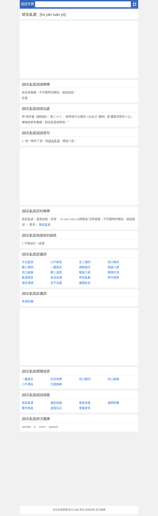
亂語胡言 (27, 277)
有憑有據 (27, 301)
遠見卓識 (85, 402)
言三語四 (85, 262)
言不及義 (56, 282)
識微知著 (113, 402)
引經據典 (56, 384)
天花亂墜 (27, 262)
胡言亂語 (44, 224)
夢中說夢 (113, 277)
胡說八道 (113, 267)
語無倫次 (85, 267)
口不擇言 (56, 262)
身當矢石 (56, 408)
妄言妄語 (56, 277)
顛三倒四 (27, 267)
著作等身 (27, 408)
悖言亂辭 (85, 277)
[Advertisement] (79, 49)
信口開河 (113, 262)
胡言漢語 (27, 282)
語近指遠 (56, 402)
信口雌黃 (27, 272)
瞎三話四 (56, 272)
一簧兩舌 (56, 267)
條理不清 (113, 272)
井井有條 (56, 379)
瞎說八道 (85, 272)
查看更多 (85, 408)
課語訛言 (85, 282)
